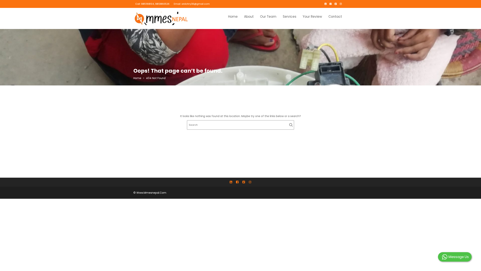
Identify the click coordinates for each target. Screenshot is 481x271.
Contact (335, 16)
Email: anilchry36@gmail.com (192, 4)
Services (289, 16)
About (249, 16)
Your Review (312, 16)
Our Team (268, 16)
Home (233, 16)
